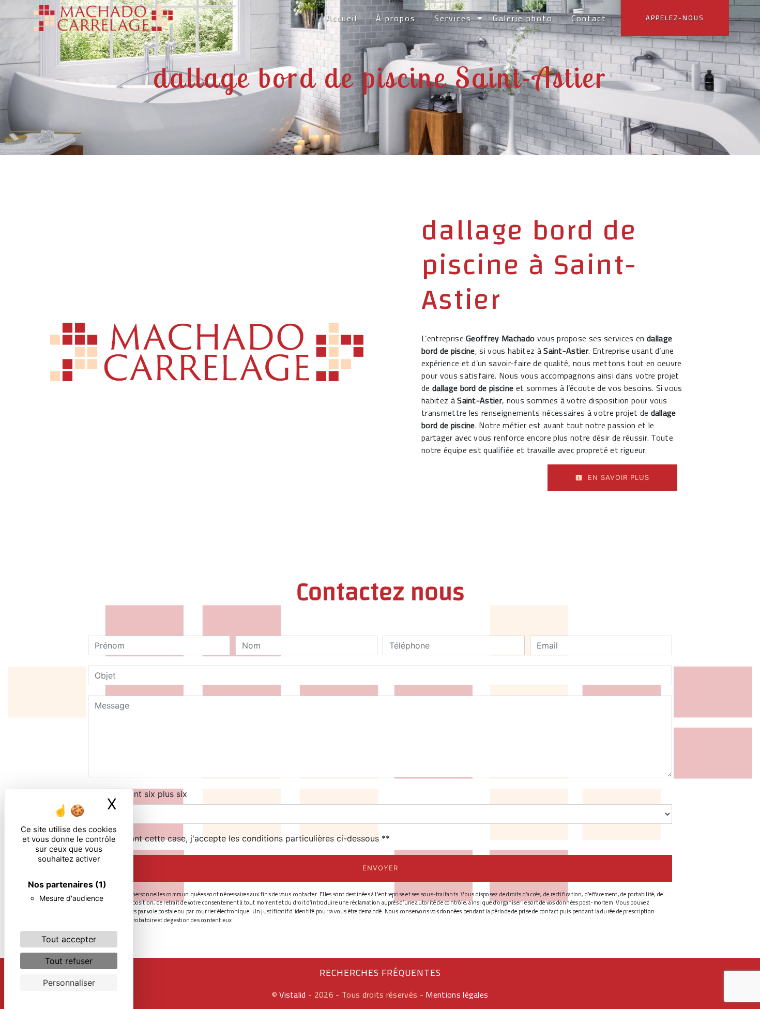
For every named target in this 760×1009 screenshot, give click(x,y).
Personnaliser (69, 982)
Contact (588, 18)
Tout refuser (69, 961)
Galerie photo (523, 18)
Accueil (341, 18)
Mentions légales (455, 994)
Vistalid (292, 994)
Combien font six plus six (137, 794)
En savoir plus (617, 477)
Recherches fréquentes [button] (380, 973)
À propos (396, 18)
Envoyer (380, 868)
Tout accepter (68, 939)
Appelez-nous (675, 17)
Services (453, 18)
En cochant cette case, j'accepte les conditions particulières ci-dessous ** (244, 838)
